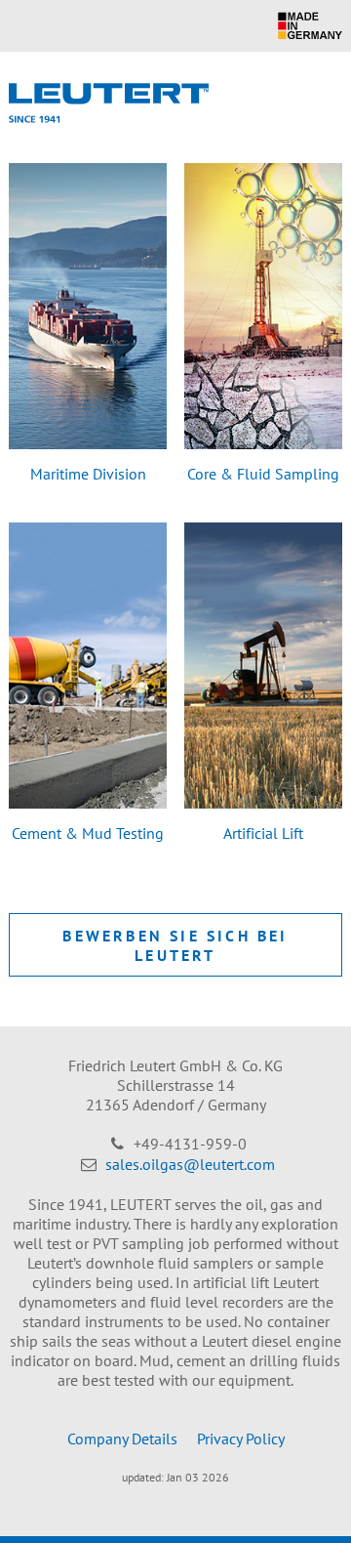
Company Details (122, 1438)
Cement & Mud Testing (88, 833)
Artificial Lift (263, 833)
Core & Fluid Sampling (263, 473)
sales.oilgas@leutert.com (190, 1164)
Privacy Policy (241, 1438)
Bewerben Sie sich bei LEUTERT (175, 945)
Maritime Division (88, 473)
